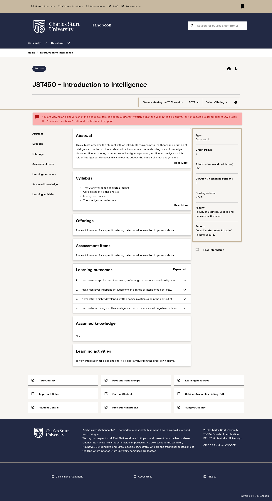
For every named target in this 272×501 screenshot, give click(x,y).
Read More (181, 163)
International (97, 6)
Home (31, 52)
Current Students (72, 6)
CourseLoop (262, 495)
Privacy (212, 476)
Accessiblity (145, 476)
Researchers (133, 6)
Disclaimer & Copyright (69, 476)
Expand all (179, 269)
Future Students (45, 6)
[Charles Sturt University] (56, 27)
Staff (115, 6)
